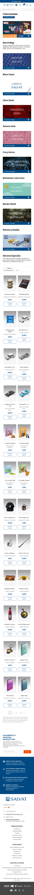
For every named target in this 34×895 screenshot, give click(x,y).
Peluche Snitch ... (24, 589)
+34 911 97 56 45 (11, 811)
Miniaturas (17, 853)
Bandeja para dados (10, 330)
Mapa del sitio (17, 872)
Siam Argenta (24, 367)
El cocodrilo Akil (10, 480)
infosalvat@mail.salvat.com (14, 814)
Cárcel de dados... (10, 294)
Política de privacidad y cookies (17, 870)
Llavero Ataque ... (9, 553)
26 (20, 713)
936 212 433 (9, 817)
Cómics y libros (17, 849)
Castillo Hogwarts (24, 556)
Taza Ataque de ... (24, 517)
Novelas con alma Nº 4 (24, 662)
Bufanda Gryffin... (9, 589)
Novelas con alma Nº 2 (24, 698)
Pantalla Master (24, 294)
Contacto (17, 865)
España (16, 1)
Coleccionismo (17, 858)
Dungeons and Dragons (10, 297)
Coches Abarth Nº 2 (24, 332)
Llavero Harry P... (9, 660)
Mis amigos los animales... (10, 446)
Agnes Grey (24, 660)
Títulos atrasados (17, 837)
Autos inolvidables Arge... (24, 370)
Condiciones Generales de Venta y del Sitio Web (17, 867)
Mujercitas (24, 695)
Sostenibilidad (17, 831)
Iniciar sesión (17, 839)
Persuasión (10, 695)
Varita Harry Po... (24, 553)
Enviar (27, 752)
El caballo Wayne (24, 480)
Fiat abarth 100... (10, 367)
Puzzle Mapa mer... (24, 624)
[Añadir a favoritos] (15, 278)
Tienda (17, 833)
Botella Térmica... (9, 624)
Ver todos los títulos (9, 17)
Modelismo (17, 851)
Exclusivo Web (17, 835)
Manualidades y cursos (17, 847)
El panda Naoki (24, 443)
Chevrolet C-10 (24, 404)
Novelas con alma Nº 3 (10, 698)
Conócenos (17, 829)
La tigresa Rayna (10, 443)
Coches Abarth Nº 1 (10, 370)
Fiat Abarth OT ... (24, 330)
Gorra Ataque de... (10, 517)
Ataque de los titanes (10, 520)
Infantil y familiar (17, 855)
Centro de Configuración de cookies (17, 874)
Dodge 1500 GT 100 (10, 405)
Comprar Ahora (9, 304)
